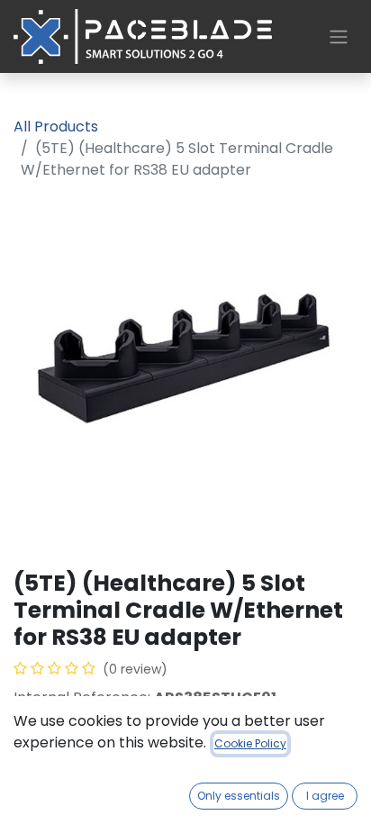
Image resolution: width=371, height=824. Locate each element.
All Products (56, 126)
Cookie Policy (250, 743)
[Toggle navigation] (338, 36)
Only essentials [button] (238, 795)
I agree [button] (325, 795)
